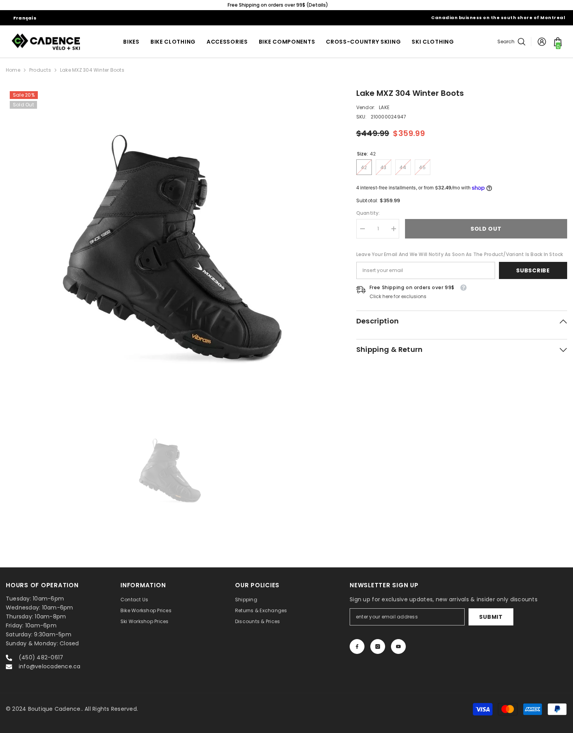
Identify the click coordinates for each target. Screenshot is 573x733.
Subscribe (533, 270)
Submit (490, 617)
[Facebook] (357, 646)
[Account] (542, 42)
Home (13, 70)
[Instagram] (377, 646)
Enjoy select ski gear (286, 5)
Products (40, 70)
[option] (286, 5)
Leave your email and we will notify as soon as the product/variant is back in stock (459, 254)
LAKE (384, 107)
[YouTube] (398, 646)
